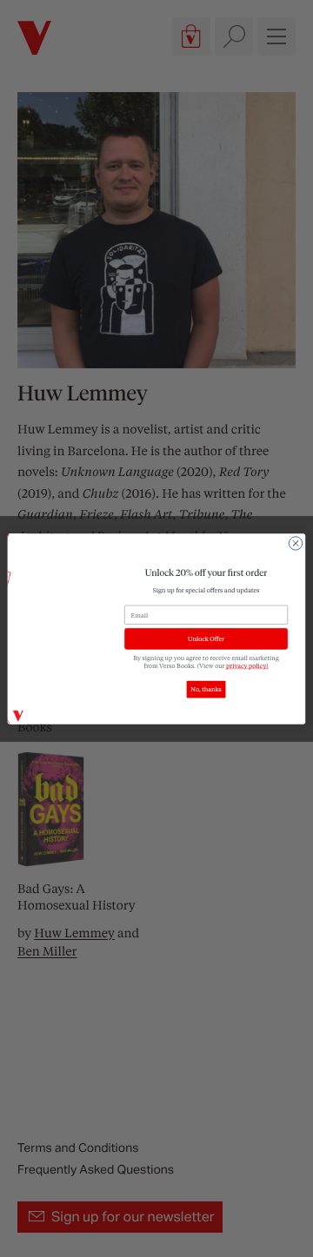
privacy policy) (247, 665)
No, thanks (205, 689)
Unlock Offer (206, 638)
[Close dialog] (295, 542)
